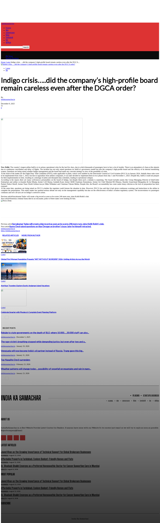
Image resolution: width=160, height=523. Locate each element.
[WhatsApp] (30, 111)
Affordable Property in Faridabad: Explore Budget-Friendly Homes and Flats (37, 459)
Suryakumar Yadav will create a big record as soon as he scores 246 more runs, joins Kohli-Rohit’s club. (58, 224)
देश (7, 40)
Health (4, 469)
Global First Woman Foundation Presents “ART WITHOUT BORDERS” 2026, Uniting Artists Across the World (45, 259)
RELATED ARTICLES (10, 235)
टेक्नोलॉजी (9, 37)
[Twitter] (13, 111)
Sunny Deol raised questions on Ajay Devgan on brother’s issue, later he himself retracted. (50, 226)
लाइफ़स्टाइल (10, 32)
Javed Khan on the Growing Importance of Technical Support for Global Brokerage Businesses (46, 452)
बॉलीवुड (8, 42)
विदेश (7, 35)
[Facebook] (5, 111)
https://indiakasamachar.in (10, 231)
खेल (7, 30)
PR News (9, 56)
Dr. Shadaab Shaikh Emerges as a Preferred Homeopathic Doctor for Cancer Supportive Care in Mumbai (50, 466)
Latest (8, 62)
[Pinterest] (22, 111)
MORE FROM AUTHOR (31, 235)
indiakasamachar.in (8, 99)
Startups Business (12, 58)
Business (4, 455)
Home (8, 28)
